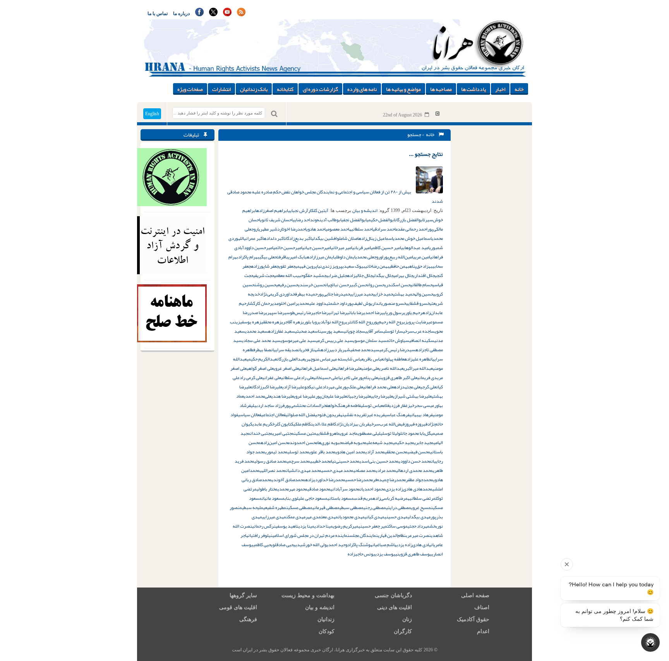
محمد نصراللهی (273, 470)
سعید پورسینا (331, 331)
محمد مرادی (386, 470)
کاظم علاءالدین (323, 424)
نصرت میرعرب (418, 535)
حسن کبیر (358, 284)
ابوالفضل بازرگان (409, 219)
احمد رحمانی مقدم (411, 229)
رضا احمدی (373, 312)
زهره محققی (271, 321)
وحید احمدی (337, 544)
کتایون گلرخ (282, 424)
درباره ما (181, 13)
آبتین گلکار (318, 210)
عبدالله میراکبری (418, 368)
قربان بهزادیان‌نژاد (352, 424)
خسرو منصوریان (392, 303)
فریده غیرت (375, 414)
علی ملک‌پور (352, 386)
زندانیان (325, 619)
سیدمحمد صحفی (364, 349)
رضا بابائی (355, 312)
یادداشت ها (473, 89)
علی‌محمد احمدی (257, 396)
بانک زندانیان (254, 89)
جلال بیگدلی (382, 275)
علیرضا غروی (305, 396)
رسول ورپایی (393, 312)
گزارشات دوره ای (320, 89)
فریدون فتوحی (327, 414)
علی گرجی (428, 386)
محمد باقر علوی (322, 451)
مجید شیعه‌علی (380, 442)
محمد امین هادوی (350, 451)
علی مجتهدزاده (407, 386)
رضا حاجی (321, 312)
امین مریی (421, 256)
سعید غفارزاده (281, 331)
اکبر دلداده (274, 238)
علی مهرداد (332, 386)
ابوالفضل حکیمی (381, 219)
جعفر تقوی (287, 266)
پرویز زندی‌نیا (329, 266)
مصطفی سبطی (352, 507)
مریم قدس (363, 498)
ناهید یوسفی (287, 526)
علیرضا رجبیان (359, 396)
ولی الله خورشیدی (311, 544)
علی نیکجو (313, 386)
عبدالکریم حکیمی (262, 359)
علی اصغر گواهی (260, 368)
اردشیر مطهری (271, 229)
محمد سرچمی (298, 461)
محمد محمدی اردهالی (414, 470)
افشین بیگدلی (324, 238)
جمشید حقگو (314, 275)
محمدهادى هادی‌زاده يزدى (409, 489)
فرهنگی (248, 619)
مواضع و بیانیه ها (403, 89)
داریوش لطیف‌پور (363, 303)
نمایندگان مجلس (363, 535)
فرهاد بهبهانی (421, 414)
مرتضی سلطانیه (422, 498)
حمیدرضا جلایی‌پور (333, 294)
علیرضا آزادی (293, 386)
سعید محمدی (256, 331)
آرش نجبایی (298, 210)
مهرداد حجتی (418, 526)
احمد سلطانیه (361, 229)
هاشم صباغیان (384, 544)
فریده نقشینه (352, 414)
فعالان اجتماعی (273, 414)
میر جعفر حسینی (373, 526)
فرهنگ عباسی (397, 414)
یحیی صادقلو (284, 544)
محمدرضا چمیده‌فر (389, 479)
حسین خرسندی (311, 284)
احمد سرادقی (384, 229)
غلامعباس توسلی (375, 405)
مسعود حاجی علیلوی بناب (306, 498)
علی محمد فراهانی (378, 386)
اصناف (481, 607)
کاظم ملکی (302, 424)
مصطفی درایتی (398, 507)
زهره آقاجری (291, 321)
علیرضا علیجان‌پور (331, 396)
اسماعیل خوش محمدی (412, 238)
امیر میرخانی (341, 247)
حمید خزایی (383, 294)
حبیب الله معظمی (288, 275)
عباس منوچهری (318, 359)
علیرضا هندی (282, 396)
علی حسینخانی (326, 377)
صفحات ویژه (190, 89)
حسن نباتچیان (337, 284)
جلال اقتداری (424, 275)
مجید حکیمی (403, 442)
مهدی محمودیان (351, 516)
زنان (407, 619)
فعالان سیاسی (249, 414)
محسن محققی (396, 451)
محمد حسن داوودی (415, 461)
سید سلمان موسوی (370, 340)
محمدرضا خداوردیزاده (325, 479)
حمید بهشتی (404, 294)
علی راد (307, 377)
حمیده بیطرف (306, 294)
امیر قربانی (361, 247)
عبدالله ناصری (391, 368)
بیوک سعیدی (353, 266)
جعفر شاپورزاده (265, 266)
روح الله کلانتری (359, 321)
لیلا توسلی (389, 433)
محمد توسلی (298, 451)
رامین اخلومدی (285, 303)
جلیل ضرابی (336, 275)
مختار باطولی (267, 489)
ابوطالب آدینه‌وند (325, 219)
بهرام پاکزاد (248, 256)
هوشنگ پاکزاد (359, 544)
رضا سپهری (275, 312)
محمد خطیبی (320, 461)
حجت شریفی (263, 275)
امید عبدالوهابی (415, 247)
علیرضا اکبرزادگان (267, 386)
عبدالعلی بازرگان (291, 359)
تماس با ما (158, 13)
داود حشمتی (336, 303)
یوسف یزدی (385, 554)
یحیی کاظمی (263, 544)
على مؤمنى (370, 368)
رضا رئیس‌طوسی (299, 312)
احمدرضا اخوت (294, 229)
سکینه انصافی (421, 340)
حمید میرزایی (361, 294)
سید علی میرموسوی (298, 340)
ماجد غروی (349, 433)
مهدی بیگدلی (419, 516)
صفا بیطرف (262, 349)
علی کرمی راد (251, 377)
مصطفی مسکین (299, 507)
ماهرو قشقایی (328, 433)
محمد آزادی (375, 451)
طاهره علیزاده (417, 359)
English (152, 113)
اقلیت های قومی (238, 607)
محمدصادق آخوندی (288, 479)
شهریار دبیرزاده (335, 349)
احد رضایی (301, 219)
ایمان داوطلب (344, 256)
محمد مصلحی (364, 470)
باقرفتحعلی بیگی (273, 256)
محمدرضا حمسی (359, 479)
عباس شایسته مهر (347, 359)
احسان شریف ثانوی (276, 219)
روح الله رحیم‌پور (388, 321)
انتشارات (221, 89)
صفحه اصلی (475, 595)
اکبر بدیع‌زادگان (298, 238)
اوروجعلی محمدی (369, 256)
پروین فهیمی (306, 266)
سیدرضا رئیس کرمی (397, 349)
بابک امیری (297, 256)
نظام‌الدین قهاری (392, 535)
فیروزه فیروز (416, 424)
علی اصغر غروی (286, 368)
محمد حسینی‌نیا (345, 461)
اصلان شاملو (348, 238)
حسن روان (375, 284)
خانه (519, 89)
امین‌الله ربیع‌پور (398, 256)
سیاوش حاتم (398, 340)
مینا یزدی (306, 526)
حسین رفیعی (287, 284)
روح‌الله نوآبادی (332, 321)
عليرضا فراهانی (349, 368)
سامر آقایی (374, 331)
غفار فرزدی (398, 405)
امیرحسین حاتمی (287, 247)
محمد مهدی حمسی (337, 470)
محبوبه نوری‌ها (330, 442)
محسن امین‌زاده (275, 442)
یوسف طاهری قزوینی (413, 554)
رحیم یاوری (413, 312)
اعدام (483, 631)
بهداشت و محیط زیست (307, 595)
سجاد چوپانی (354, 331)
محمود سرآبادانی (345, 489)
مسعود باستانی (341, 498)
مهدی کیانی (374, 516)
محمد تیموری (276, 451)
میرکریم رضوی (346, 526)
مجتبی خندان (261, 433)
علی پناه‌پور (368, 377)
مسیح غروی (421, 507)
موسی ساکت (397, 526)
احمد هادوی (316, 229)
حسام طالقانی (421, 284)
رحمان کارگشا (260, 303)
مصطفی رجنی (375, 507)
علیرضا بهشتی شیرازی (412, 396)
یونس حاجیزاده (361, 554)
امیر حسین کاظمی (386, 247)
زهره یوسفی (250, 321)
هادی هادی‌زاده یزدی (413, 544)
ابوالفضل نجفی (354, 219)
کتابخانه (285, 89)
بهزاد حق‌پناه (420, 266)
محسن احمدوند (303, 442)
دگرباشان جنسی (393, 595)
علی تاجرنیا (348, 377)
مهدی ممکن (295, 516)
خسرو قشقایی (418, 303)
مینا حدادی (323, 526)
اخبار (500, 89)
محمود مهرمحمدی (292, 489)
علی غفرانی (271, 377)
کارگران (403, 631)
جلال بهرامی (403, 275)
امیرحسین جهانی (316, 247)
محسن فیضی (419, 451)
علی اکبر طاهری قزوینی (397, 377)
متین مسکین (305, 433)
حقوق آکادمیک (473, 619)
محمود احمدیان (373, 489)
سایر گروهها (243, 595)
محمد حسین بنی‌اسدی (379, 461)
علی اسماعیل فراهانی (317, 368)
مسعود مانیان (273, 498)
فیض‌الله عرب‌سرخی (387, 424)
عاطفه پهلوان (393, 359)
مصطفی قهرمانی (326, 507)
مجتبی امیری (283, 433)
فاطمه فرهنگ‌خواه (344, 405)
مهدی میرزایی (274, 516)
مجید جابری (424, 442)
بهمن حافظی (399, 266)
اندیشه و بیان (364, 210)
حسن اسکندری (397, 284)
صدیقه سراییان (284, 349)
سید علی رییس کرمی (334, 340)
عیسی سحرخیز (421, 405)
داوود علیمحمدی (312, 303)
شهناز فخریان (309, 349)
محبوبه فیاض (355, 442)
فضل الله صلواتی (300, 414)
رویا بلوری (310, 321)
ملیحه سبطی (252, 507)
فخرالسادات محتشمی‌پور (306, 405)
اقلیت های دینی (394, 607)
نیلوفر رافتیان (260, 535)
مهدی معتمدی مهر (321, 516)
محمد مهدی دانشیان (303, 470)
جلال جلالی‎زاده (359, 275)
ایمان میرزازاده (320, 256)
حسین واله (424, 294)
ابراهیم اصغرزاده (272, 210)
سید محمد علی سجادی (261, 340)
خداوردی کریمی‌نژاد (277, 294)
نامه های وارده (362, 89)
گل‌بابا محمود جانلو (414, 433)
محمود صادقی (319, 489)
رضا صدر (257, 312)
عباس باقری (373, 359)
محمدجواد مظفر (419, 479)
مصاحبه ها (441, 89)
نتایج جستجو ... (426, 154)
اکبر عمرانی (254, 238)
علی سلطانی (291, 377)
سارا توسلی (393, 331)
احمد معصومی (337, 229)
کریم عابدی (262, 424)
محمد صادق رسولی (270, 461)
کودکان (326, 631)
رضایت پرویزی (415, 321)
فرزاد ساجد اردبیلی (268, 405)
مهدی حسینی (396, 516)
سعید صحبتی (306, 331)
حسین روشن (265, 284)
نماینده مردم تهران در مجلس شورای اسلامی (311, 535)
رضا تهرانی (338, 312)
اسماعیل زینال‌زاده (376, 238)
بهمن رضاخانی (377, 266)
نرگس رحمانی (264, 526)
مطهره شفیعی (274, 507)
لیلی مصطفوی (369, 433)
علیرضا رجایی (382, 396)
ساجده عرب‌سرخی (419, 331)
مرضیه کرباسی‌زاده (390, 498)
